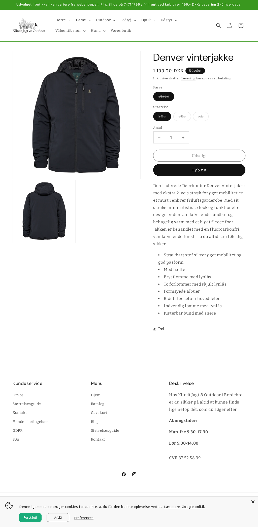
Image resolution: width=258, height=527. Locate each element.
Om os (18, 395)
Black (166, 97)
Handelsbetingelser (30, 422)
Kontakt (20, 413)
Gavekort (99, 413)
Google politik (193, 506)
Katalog (98, 404)
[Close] (252, 501)
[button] (62, 20)
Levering (188, 78)
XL (203, 117)
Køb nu (199, 170)
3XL (185, 117)
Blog (95, 422)
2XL (164, 117)
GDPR (17, 430)
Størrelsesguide (27, 404)
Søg (16, 439)
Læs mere (172, 506)
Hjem (96, 395)
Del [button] (161, 329)
